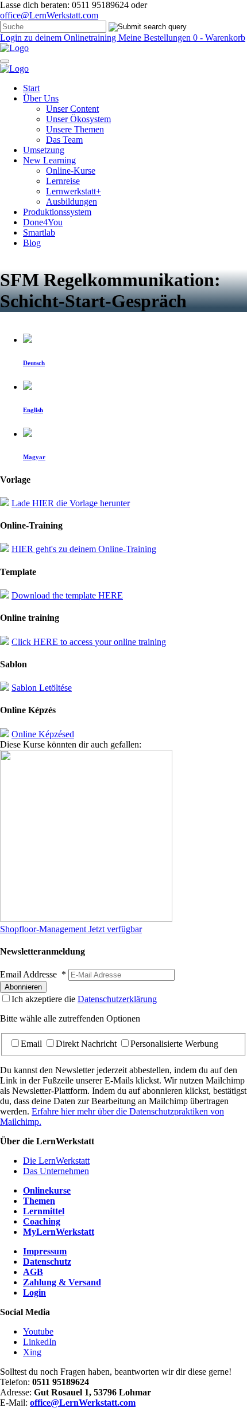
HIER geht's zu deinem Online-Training (83, 549)
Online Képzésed (42, 734)
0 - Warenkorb (219, 37)
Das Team (64, 139)
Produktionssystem (57, 212)
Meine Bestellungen (155, 37)
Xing (32, 1352)
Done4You (43, 222)
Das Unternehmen (56, 1171)
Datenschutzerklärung (117, 999)
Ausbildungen (71, 201)
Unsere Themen (75, 129)
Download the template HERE (67, 595)
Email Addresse (33, 974)
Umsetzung (43, 150)
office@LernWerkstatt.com (49, 15)
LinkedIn (39, 1342)
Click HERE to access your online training (88, 642)
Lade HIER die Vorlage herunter (70, 503)
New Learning (49, 160)
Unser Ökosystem (78, 119)
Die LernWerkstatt (56, 1160)
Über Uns (41, 98)
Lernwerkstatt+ (73, 191)
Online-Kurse (70, 170)
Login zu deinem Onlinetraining (59, 37)
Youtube (38, 1331)
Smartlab (39, 232)
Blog (32, 243)
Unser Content (72, 109)
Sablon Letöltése (41, 688)
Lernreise (63, 181)
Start (31, 88)
